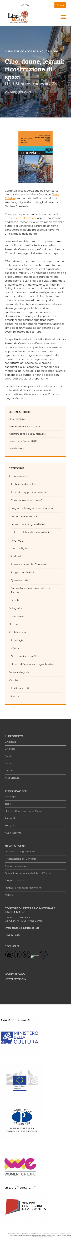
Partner (9, 770)
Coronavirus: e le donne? (27, 500)
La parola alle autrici (24, 516)
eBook (15, 648)
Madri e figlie (19, 548)
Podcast (16, 556)
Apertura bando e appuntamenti (27, 434)
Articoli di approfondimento (29, 492)
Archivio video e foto (24, 484)
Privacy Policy (12, 935)
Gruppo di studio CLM (25, 656)
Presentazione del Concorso (29, 564)
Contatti (9, 763)
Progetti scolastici (22, 572)
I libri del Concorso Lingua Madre (32, 664)
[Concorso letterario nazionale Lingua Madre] (18, 22)
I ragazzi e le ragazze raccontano (32, 508)
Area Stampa (12, 778)
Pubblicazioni (18, 632)
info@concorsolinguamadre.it (22, 928)
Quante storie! (20, 580)
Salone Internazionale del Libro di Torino (27, 873)
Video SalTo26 (17, 419)
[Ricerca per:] (36, 5)
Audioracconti (20, 688)
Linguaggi (17, 540)
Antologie (17, 640)
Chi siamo (10, 742)
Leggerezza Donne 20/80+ (24, 441)
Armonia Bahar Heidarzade (24, 426)
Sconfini (16, 600)
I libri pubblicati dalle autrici (31, 532)
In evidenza (16, 616)
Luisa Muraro (16, 448)
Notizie (13, 624)
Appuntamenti (18, 476)
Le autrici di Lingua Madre (28, 524)
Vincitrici (14, 680)
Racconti (16, 696)
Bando (8, 756)
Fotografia (15, 608)
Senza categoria (19, 672)
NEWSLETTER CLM (16, 979)
